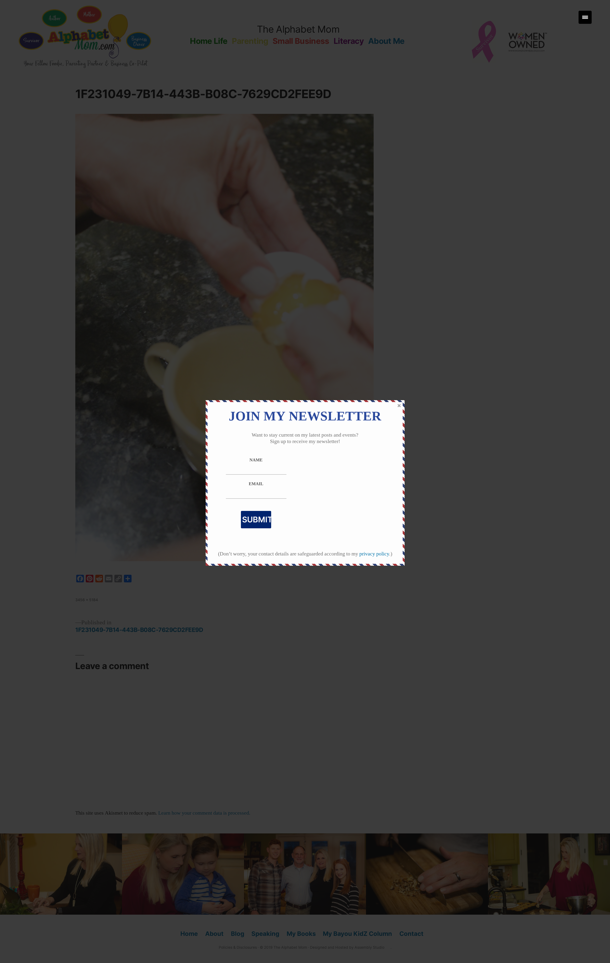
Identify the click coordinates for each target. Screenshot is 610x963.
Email (256, 484)
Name (256, 460)
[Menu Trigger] (585, 17)
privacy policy (374, 553)
